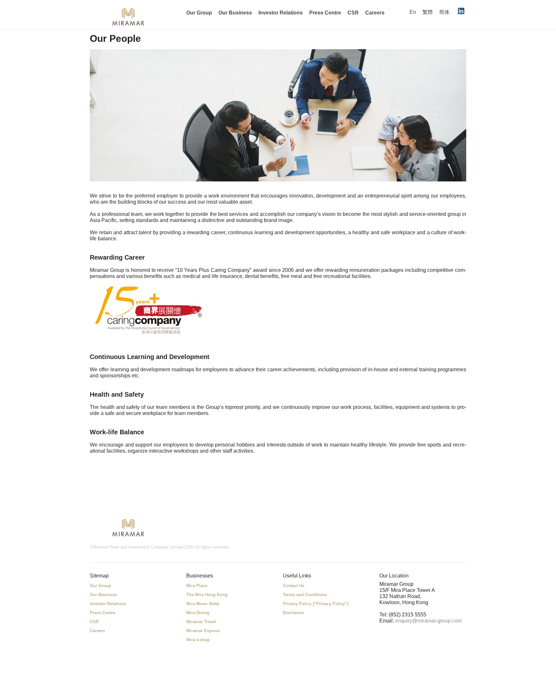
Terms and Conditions (305, 594)
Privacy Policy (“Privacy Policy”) (315, 603)
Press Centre (325, 12)
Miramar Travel (201, 621)
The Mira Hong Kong (206, 594)
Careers (375, 12)
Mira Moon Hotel (202, 603)
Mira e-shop (198, 639)
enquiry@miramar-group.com (428, 620)
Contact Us (293, 585)
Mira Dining (197, 612)
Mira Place (196, 585)
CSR (353, 12)
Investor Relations (280, 12)
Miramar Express (203, 630)
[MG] (128, 527)
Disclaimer (293, 612)
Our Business (235, 12)
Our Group (199, 12)
